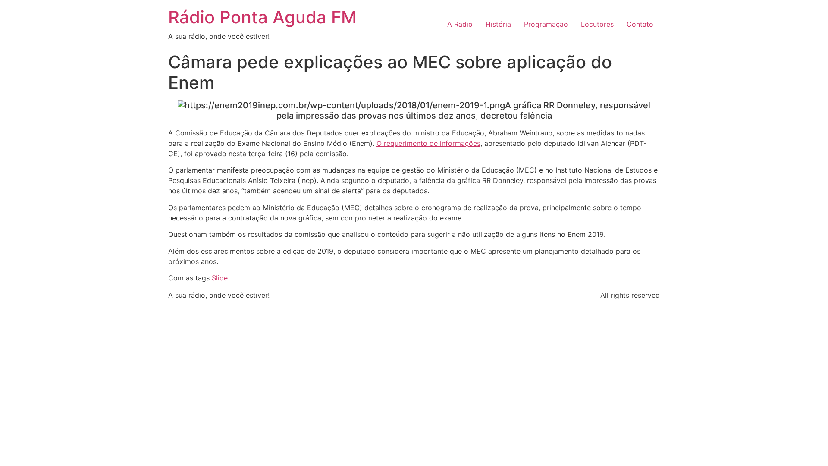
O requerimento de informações (428, 143)
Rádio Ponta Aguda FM (262, 17)
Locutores (597, 24)
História (498, 24)
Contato (640, 24)
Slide (220, 278)
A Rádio (460, 24)
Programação (546, 24)
